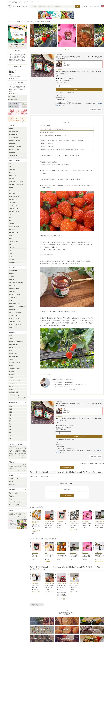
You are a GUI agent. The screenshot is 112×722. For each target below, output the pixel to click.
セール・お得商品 (13, 137)
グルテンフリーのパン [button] (37, 605)
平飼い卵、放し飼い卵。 (15, 294)
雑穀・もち (11, 178)
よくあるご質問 (14, 493)
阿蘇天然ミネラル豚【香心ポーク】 (18, 341)
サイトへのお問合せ (15, 505)
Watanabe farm (13, 383)
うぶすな (11, 338)
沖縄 (10, 439)
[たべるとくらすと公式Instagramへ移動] (17, 524)
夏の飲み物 (11, 279)
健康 (10, 244)
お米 (10, 166)
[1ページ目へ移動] (65, 49)
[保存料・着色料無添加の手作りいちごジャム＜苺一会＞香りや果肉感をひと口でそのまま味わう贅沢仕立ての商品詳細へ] (73, 551)
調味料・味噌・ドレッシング (16, 181)
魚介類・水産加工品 (14, 196)
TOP (10, 21)
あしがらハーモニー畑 (14, 362)
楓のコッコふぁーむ (14, 395)
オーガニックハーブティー (15, 324)
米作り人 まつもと (13, 353)
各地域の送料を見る (60, 99)
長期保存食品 (12, 309)
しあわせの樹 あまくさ (15, 368)
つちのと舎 (11, 374)
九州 (10, 436)
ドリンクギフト (13, 276)
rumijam (59, 54)
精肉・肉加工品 (13, 199)
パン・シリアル (13, 205)
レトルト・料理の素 (14, 226)
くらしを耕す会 (13, 371)
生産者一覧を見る (21, 398)
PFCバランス (12, 247)
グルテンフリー (13, 238)
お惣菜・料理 (12, 169)
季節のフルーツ (13, 285)
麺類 (10, 220)
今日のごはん (12, 484)
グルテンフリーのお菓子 (15, 312)
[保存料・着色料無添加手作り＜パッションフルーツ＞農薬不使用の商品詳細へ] (73, 583)
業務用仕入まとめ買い (14, 149)
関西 (10, 427)
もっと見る (72, 389)
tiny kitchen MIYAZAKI (15, 380)
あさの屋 (11, 377)
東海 (10, 421)
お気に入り (96, 6)
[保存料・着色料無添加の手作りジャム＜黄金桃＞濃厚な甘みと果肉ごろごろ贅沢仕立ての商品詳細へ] (98, 519)
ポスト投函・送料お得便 (15, 146)
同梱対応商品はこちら (61, 97)
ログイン (90, 6)
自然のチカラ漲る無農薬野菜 (16, 282)
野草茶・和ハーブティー (15, 321)
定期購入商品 (12, 152)
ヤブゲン (11, 389)
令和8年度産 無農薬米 (14, 303)
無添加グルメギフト (14, 262)
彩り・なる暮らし (13, 386)
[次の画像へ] (102, 35)
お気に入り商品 (13, 155)
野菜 (10, 163)
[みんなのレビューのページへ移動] (17, 119)
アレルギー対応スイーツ (15, 315)
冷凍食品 (11, 187)
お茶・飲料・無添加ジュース (16, 184)
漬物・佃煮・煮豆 (13, 229)
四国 (10, 433)
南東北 (10, 412)
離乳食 (10, 235)
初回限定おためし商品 (14, 140)
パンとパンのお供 (13, 297)
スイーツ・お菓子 (13, 172)
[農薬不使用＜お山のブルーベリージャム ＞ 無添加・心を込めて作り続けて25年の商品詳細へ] (98, 552)
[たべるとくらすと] (17, 6)
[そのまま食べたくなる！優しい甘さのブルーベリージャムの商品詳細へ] (48, 552)
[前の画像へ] (32, 35)
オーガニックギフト (14, 318)
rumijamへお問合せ (13, 99)
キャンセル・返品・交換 (98, 463)
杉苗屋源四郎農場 (13, 392)
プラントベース (13, 202)
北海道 (10, 406)
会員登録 (84, 6)
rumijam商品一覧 (66, 467)
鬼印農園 (11, 365)
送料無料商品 (12, 143)
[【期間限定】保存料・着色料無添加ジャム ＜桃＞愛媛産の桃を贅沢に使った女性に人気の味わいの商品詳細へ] (48, 519)
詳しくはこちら (22, 457)
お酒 (10, 250)
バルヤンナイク (13, 359)
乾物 (10, 214)
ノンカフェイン (13, 327)
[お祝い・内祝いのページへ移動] (17, 112)
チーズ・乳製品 (13, 193)
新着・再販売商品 (13, 131)
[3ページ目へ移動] (68, 49)
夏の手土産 (11, 273)
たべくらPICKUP (13, 270)
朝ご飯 (10, 300)
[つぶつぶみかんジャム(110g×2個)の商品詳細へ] (60, 551)
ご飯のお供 (11, 223)
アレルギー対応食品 (14, 241)
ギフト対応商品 (13, 134)
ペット (10, 253)
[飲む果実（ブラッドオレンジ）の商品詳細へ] (35, 522)
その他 (10, 256)
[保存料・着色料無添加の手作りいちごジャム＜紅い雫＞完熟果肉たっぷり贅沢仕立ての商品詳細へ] (86, 519)
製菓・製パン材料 (13, 232)
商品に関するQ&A (96, 109)
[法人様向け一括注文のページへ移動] (17, 105)
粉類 (10, 217)
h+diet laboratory (14, 344)
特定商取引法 (11, 96)
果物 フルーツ (12, 175)
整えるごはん (12, 291)
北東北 (10, 409)
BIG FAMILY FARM (13, 356)
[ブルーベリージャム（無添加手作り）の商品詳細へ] (73, 521)
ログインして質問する (67, 495)
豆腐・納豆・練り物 (14, 211)
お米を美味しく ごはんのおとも (17, 306)
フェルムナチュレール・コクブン (17, 347)
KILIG (10, 350)
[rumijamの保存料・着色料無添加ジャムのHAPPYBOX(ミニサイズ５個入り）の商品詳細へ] (60, 586)
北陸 (10, 424)
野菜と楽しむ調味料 (14, 288)
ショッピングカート (15, 502)
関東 (10, 415)
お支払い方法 (85, 463)
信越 (10, 418)
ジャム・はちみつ (16, 21)
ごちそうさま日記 (13, 478)
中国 (10, 430)
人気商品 (11, 128)
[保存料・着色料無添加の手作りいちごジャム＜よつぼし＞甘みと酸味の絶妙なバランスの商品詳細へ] (48, 583)
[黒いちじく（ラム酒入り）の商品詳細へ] (60, 519)
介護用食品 (11, 259)
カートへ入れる (80, 89)
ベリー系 (23, 21)
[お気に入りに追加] (57, 62)
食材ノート (11, 481)
